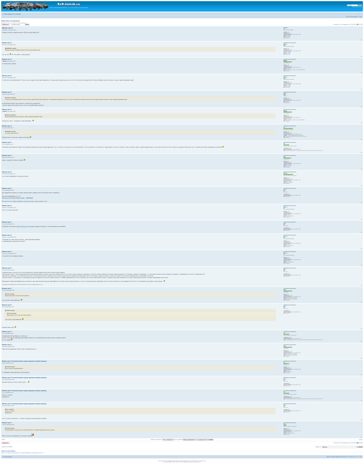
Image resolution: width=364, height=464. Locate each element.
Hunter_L (5, 207)
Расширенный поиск (357, 6)
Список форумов (8, 14)
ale (4, 127)
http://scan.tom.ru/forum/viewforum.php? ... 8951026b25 (17, 198)
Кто (15, 14)
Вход (361, 16)
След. (360, 439)
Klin (4, 363)
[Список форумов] (25, 10)
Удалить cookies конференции (334, 456)
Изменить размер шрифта (360, 13)
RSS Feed (344, 456)
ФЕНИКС (5, 30)
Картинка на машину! (10, 21)
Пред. (3, 439)
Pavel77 (5, 44)
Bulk (4, 157)
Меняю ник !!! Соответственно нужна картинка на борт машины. (24, 361)
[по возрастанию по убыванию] (205, 439)
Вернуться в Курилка (7, 446)
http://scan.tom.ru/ (22, 226)
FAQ (348, 16)
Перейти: (318, 446)
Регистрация (354, 16)
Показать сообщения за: (157, 439)
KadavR (5, 173)
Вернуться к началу (361, 39)
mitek (4, 290)
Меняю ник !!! (7, 28)
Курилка (18, 14)
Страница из (346, 24)
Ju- (3, 144)
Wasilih (5, 61)
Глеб (4, 190)
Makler (4, 94)
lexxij (4, 424)
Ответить (3, 24)
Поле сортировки (178, 439)
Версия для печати (358, 13)
